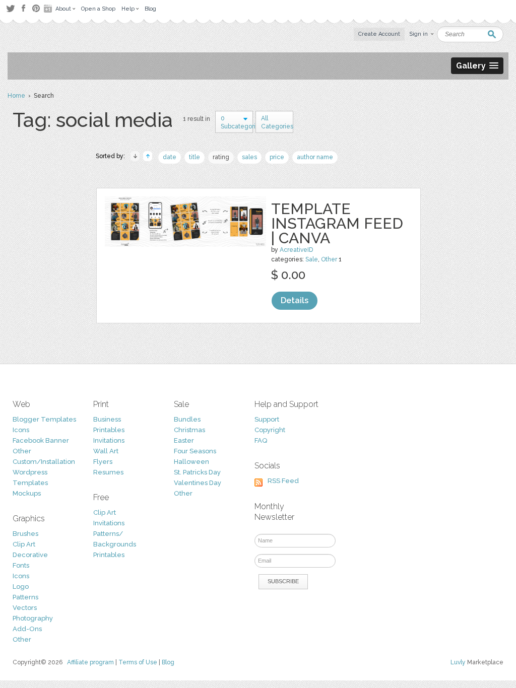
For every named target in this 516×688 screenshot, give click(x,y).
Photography (33, 618)
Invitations (108, 440)
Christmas (189, 430)
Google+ (49, 9)
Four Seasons (195, 451)
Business (107, 419)
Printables (108, 430)
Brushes (25, 533)
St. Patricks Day (197, 472)
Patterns (25, 597)
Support (266, 419)
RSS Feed (283, 481)
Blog (168, 662)
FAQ (260, 440)
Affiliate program (90, 662)
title (194, 157)
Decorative (30, 555)
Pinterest (36, 8)
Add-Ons (27, 629)
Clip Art (24, 544)
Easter (184, 440)
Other (329, 259)
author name (315, 157)
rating (221, 157)
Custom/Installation (44, 461)
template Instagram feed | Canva (337, 223)
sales (249, 157)
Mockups (27, 493)
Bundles (187, 419)
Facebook (23, 9)
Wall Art (105, 451)
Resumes (108, 472)
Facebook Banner (41, 440)
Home (16, 95)
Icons (21, 430)
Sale (311, 259)
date (169, 157)
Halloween (191, 461)
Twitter (10, 8)
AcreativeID (296, 249)
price (277, 157)
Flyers (102, 461)
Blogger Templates (44, 419)
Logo (21, 586)
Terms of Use (137, 662)
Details (294, 300)
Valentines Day (197, 483)
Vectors (25, 607)
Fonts (21, 565)
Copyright (269, 430)
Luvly (458, 662)
